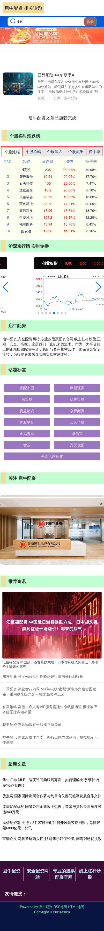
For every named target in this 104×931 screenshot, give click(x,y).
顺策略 (27, 399)
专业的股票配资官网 (64, 874)
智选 (26, 444)
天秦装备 (26, 196)
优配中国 (27, 387)
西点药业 (26, 203)
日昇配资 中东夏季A (55, 75)
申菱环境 (26, 217)
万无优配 (77, 444)
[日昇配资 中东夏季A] (18, 83)
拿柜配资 (77, 410)
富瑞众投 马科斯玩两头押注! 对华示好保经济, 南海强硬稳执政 (52, 838)
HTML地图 (76, 906)
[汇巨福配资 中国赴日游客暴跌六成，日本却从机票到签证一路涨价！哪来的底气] (52, 624)
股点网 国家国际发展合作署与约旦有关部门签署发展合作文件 (51, 795)
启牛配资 (11, 871)
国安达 (26, 230)
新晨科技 (26, 210)
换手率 (94, 151)
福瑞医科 (26, 224)
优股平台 (27, 422)
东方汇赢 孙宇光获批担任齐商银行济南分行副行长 (42, 676)
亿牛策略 (77, 399)
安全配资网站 (38, 874)
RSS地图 (60, 906)
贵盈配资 (27, 410)
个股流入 (54, 151)
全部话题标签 (52, 456)
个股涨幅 (12, 152)
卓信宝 (77, 433)
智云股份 (26, 176)
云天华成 (77, 422)
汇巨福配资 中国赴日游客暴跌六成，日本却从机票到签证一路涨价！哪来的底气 (50, 664)
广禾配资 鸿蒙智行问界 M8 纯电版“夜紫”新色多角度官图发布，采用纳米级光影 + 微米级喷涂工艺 (49, 691)
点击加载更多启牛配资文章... (52, 117)
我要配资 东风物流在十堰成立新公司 (31, 724)
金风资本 (27, 433)
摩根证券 (77, 387)
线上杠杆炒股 (90, 874)
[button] (5, 287)
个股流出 (76, 151)
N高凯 (26, 169)
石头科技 (26, 183)
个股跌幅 (33, 151)
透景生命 (26, 190)
